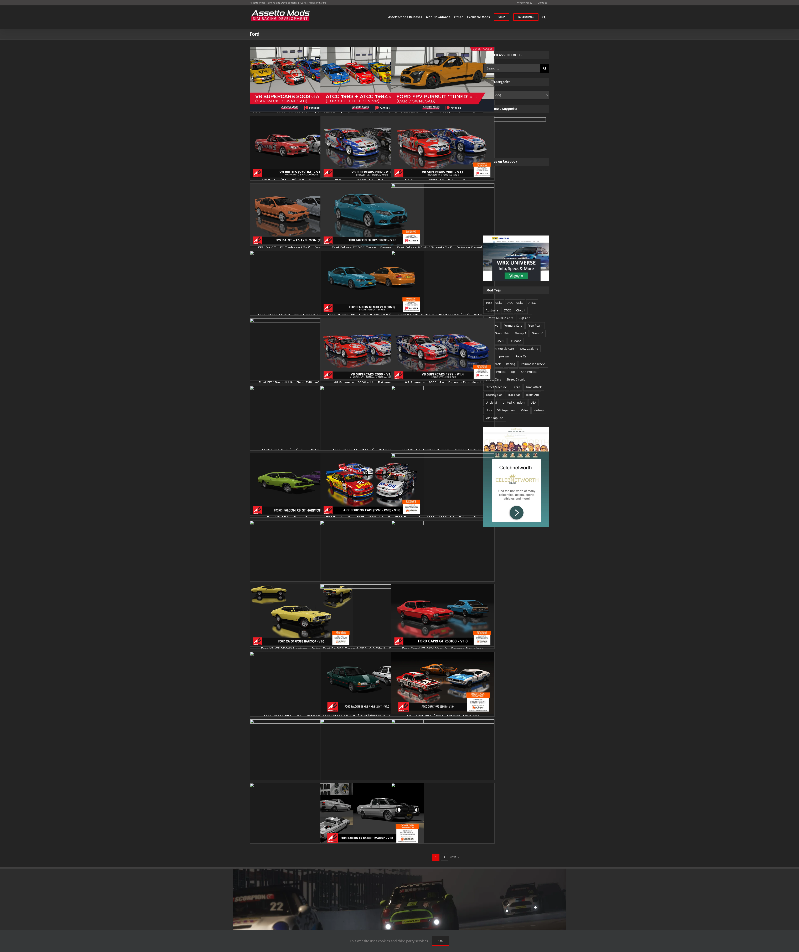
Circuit (520, 310)
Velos (524, 410)
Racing (510, 364)
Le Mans (515, 341)
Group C (537, 333)
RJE (513, 372)
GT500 (499, 341)
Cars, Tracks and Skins (313, 2)
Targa (516, 387)
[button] (544, 17)
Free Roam (535, 325)
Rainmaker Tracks (533, 364)
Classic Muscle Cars (499, 318)
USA (533, 402)
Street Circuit (515, 379)
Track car (513, 395)
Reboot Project (496, 372)
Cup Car (524, 318)
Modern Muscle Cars (500, 349)
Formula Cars (513, 325)
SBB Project (529, 372)
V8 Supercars (506, 410)
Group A (520, 333)
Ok (440, 941)
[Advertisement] (516, 204)
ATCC (532, 303)
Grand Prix (502, 333)
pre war (504, 356)
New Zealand (529, 349)
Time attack (534, 387)
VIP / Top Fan (495, 418)
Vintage (539, 410)
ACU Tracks (515, 303)
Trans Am (532, 395)
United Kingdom (513, 402)
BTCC (507, 310)
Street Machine (496, 387)
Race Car (521, 356)
